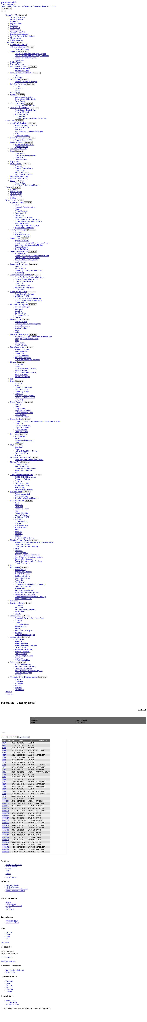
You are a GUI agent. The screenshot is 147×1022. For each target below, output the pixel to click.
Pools (17, 530)
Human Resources (16, 402)
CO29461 (5, 844)
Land (16, 75)
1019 (4, 760)
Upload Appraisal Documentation (27, 219)
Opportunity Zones (21, 315)
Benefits (18, 404)
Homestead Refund (22, 112)
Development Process (22, 544)
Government (10, 121)
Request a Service (16, 19)
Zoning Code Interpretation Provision (28, 561)
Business (9, 692)
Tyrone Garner (20, 166)
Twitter (8, 983)
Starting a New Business (24, 559)
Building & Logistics (22, 576)
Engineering (19, 580)
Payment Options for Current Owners (28, 300)
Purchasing (14, 601)
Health (12, 381)
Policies (17, 628)
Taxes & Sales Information (19, 108)
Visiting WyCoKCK (17, 32)
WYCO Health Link (22, 660)
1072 (4, 765)
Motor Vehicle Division (23, 669)
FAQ (16, 511)
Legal (12, 445)
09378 (4, 743)
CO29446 (5, 832)
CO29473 (5, 849)
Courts (12, 151)
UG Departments (16, 40)
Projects (17, 317)
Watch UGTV (11, 1000)
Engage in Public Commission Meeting (29, 245)
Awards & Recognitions (23, 574)
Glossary (8, 868)
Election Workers (21, 328)
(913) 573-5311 (6, 957)
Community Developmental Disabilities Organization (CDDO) (37, 421)
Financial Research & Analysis (26, 82)
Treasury (13, 662)
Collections (19, 681)
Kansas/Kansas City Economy (26, 125)
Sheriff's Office (15, 616)
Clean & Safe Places (22, 389)
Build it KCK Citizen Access (25, 477)
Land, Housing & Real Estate (20, 73)
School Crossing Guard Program (26, 498)
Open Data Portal (21, 302)
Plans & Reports (21, 268)
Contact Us (19, 283)
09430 (4, 748)
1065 (4, 762)
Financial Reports (21, 370)
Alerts (17, 385)
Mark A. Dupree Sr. (22, 172)
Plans (17, 341)
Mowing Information (22, 515)
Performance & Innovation (24, 440)
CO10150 (5, 811)
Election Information (22, 326)
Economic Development (19, 305)
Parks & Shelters (21, 527)
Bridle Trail (19, 505)
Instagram (9, 989)
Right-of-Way (20, 588)
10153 (4, 777)
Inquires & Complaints (23, 358)
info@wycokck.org (8, 961)
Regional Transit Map (22, 652)
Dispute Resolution (22, 428)
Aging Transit (20, 101)
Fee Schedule (19, 612)
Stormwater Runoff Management (27, 592)
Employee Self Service (23, 411)
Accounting (19, 364)
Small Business (20, 313)
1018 (4, 757)
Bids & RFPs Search (12, 887)
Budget (17, 366)
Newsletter (19, 232)
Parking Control (16, 492)
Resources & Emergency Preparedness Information (33, 337)
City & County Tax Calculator (26, 110)
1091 (4, 772)
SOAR (12, 181)
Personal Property (21, 211)
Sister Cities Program (22, 136)
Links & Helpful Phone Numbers (27, 451)
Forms (17, 209)
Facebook (9, 981)
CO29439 (5, 825)
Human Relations (21, 430)
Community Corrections (19, 251)
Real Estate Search (21, 114)
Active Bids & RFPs (12, 885)
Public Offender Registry (24, 631)
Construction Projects (22, 578)
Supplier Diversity (11, 877)
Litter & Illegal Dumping (19, 176)
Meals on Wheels (21, 647)
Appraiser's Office (16, 202)
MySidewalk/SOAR (22, 296)
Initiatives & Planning (22, 71)
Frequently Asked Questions (25, 207)
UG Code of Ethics (22, 356)
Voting (17, 332)
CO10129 (5, 808)
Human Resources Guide (24, 413)
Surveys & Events (21, 432)
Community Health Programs (25, 58)
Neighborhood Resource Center (21, 475)
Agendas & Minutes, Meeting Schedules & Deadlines (34, 542)
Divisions (18, 481)
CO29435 (5, 823)
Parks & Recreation (17, 500)
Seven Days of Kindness (24, 470)
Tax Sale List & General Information (28, 298)
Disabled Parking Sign (23, 425)
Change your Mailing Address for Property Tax (32, 243)
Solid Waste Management (24, 590)
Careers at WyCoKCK (18, 149)
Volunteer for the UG (22, 417)
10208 (4, 799)
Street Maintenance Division (25, 595)
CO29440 (5, 828)
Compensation (20, 408)
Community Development (19, 264)
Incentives (18, 311)
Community (10, 42)
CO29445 (5, 830)
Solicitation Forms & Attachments (17, 889)
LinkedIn (9, 991)
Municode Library (12, 1005)
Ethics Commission (17, 347)
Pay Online (14, 21)
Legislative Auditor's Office (20, 457)
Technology (19, 442)
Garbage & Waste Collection (25, 106)
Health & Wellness (17, 64)
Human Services (16, 419)
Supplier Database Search (14, 906)
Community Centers (22, 509)
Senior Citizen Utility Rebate (25, 99)
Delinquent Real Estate (18, 292)
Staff (16, 472)
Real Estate (19, 77)
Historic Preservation (22, 563)
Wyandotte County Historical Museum (29, 131)
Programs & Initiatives (23, 586)
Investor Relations (21, 375)
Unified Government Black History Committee (32, 56)
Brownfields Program (22, 307)
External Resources (22, 223)
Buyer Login (10, 909)
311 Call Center (15, 194)
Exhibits (18, 679)
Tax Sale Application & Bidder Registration (30, 118)
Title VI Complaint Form (24, 656)
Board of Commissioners (19, 34)
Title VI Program (21, 654)
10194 (4, 791)
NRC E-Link (19, 487)
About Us (18, 383)
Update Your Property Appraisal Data (28, 221)
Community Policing (22, 479)
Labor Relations (20, 415)
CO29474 (5, 852)
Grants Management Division (25, 368)
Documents (19, 605)
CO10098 (5, 801)
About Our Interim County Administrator (29, 277)
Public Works (15, 567)
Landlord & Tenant (22, 483)
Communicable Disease (23, 387)
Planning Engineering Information (27, 555)
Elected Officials (16, 164)
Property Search (20, 213)
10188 (4, 789)
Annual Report (20, 570)
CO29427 (5, 818)
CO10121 (5, 806)
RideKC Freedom (21, 643)
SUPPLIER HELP (12, 921)
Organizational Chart (22, 285)
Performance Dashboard (23, 650)
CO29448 (5, 837)
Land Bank (19, 309)
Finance (13, 362)
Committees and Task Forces (25, 468)
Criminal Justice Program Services (27, 258)
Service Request (16, 192)
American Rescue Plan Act (24, 145)
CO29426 (5, 815)
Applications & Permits (23, 572)
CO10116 (5, 803)
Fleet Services (20, 582)
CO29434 (5, 820)
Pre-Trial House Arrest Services (26, 260)
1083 (4, 769)
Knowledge (14, 434)
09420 (4, 745)
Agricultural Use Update (24, 217)
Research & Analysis (22, 377)
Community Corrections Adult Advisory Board (32, 256)
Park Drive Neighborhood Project (27, 185)
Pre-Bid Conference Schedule (15, 891)
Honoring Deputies (22, 624)
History (17, 622)
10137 (4, 774)
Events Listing (15, 30)
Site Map (8, 908)
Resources (18, 633)
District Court (20, 157)
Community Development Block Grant (29, 270)
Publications (19, 215)
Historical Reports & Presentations (27, 360)
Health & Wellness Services (25, 398)
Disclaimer (19, 447)
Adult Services (20, 254)
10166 (4, 779)
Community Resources (23, 236)
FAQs (17, 549)
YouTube (9, 985)
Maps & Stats (15, 79)
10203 (4, 796)
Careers (17, 406)
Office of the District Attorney (25, 155)
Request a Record (21, 247)
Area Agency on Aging (18, 230)
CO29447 (5, 835)
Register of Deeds (16, 603)
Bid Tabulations (11, 904)
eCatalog (8, 902)
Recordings (19, 607)
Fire (11, 379)
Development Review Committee (27, 546)
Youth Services (20, 262)
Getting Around (15, 62)
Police (12, 565)
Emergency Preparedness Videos (26, 339)
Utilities (13, 198)
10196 (4, 794)
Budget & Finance (16, 142)
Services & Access (17, 103)
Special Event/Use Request (24, 538)
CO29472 (5, 847)
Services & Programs (22, 234)
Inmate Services (20, 626)
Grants (17, 86)
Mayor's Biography (22, 466)
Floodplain (19, 551)
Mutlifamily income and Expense (27, 226)
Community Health (22, 392)
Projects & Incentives (22, 69)
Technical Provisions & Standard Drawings (30, 597)
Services (9, 187)
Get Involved (15, 51)
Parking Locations (21, 496)
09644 (4, 753)
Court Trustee (20, 153)
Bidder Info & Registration (24, 294)
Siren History (19, 343)
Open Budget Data (21, 147)
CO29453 (5, 840)
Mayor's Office (15, 38)
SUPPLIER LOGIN (12, 923)
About (17, 503)
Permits (17, 90)
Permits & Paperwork (18, 84)
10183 (4, 786)
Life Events (19, 88)
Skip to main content (8, 2)
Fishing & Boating (21, 513)
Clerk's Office (15, 238)
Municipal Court (21, 159)
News (17, 205)
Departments (14, 162)
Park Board (19, 523)
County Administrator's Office (21, 275)
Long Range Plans (21, 553)
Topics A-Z (19, 400)
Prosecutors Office (21, 453)
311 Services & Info (17, 17)
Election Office (15, 319)
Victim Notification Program (25, 635)
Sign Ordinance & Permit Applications (29, 557)
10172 (4, 784)
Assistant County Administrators (26, 279)
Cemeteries (19, 507)
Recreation (19, 534)
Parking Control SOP (22, 494)
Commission (19, 354)
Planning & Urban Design (19, 540)
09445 (4, 750)
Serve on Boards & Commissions (22, 36)
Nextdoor (9, 987)
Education (18, 129)
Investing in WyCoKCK (19, 66)
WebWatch (19, 658)
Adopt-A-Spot (20, 183)
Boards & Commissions (18, 138)
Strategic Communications (24, 287)
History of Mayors (21, 464)
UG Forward (19, 290)
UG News (14, 26)
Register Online (15, 24)
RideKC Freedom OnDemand (26, 645)
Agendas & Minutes (22, 241)
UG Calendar (15, 28)
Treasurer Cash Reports (23, 673)
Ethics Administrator (22, 351)
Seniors (13, 95)
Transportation (15, 637)
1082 (4, 767)
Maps (17, 330)
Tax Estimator (20, 116)
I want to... (9, 694)
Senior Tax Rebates (22, 249)
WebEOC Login (21, 345)
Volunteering (19, 60)
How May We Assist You (14, 865)
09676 (4, 755)
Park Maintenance (21, 525)
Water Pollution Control (23, 599)
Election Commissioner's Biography (28, 324)
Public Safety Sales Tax (18, 178)
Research (18, 686)
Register (18, 536)
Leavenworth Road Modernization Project (30, 584)
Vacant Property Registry (24, 489)
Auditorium (19, 683)
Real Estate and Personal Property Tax (28, 671)
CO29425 (5, 813)
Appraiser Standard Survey (24, 228)
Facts (16, 134)
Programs (18, 266)
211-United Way (16, 196)
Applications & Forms (23, 664)
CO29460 (5, 842)
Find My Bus (19, 639)
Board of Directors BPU (23, 140)
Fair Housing (19, 273)
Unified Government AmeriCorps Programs (30, 54)
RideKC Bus (19, 641)
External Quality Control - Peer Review (29, 460)
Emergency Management (19, 334)
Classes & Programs (22, 49)
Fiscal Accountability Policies (25, 373)
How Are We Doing (12, 867)
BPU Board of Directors (23, 174)
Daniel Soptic (20, 170)
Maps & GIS (19, 438)
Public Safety (15, 92)
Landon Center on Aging (24, 97)
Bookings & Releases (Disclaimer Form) (29, 618)
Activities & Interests (17, 47)
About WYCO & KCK (18, 45)
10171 (4, 782)
